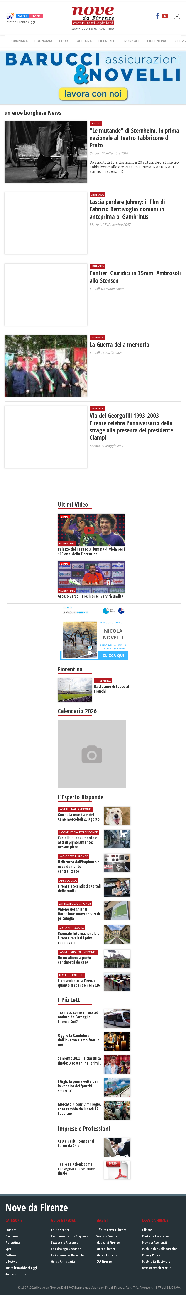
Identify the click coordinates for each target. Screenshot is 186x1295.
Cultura (84, 41)
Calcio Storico (60, 1230)
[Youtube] (165, 15)
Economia (43, 41)
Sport (64, 41)
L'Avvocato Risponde (64, 1242)
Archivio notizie (15, 1274)
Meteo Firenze (105, 1249)
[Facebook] (157, 15)
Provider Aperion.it (154, 1242)
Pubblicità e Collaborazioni (160, 1249)
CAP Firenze (104, 1261)
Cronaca (19, 41)
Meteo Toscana (106, 1255)
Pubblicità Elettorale (156, 1261)
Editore (147, 1230)
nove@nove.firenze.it (156, 1268)
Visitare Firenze (106, 1236)
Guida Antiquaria (63, 1261)
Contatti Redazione (155, 1236)
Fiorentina (156, 41)
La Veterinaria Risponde (67, 1255)
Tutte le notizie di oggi (21, 1268)
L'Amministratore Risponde (69, 1236)
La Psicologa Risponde (66, 1249)
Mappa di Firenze (108, 1242)
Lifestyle (106, 41)
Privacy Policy (151, 1255)
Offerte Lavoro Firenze (111, 1230)
